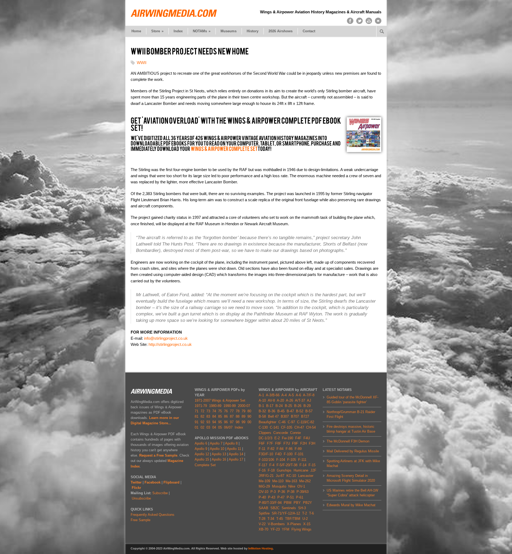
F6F (262, 443)
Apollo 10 (217, 449)
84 (214, 416)
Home (136, 31)
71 (196, 411)
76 (226, 411)
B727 (305, 416)
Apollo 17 (236, 459)
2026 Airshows (281, 31)
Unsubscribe (141, 498)
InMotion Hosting (260, 548)
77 (232, 411)
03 (208, 427)
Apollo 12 (202, 454)
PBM (287, 503)
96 (226, 422)
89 (243, 416)
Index (178, 31)
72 (202, 411)
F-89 (298, 449)
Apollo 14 (236, 454)
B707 (295, 416)
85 (220, 416)
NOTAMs (201, 31)
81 (196, 416)
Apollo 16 (219, 459)
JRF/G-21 (266, 476)
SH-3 (302, 508)
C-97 (291, 422)
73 (208, 411)
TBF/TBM (292, 519)
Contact (309, 31)
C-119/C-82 (305, 422)
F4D (278, 454)
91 (196, 422)
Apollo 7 (216, 443)
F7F (270, 443)
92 (202, 422)
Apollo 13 (219, 454)
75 (220, 411)
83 (208, 416)
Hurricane (301, 470)
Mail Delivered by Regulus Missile (353, 451)
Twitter (136, 482)
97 (232, 422)
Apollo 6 (201, 443)
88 (237, 416)
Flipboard (171, 482)
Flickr (136, 488)
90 (249, 416)
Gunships (284, 470)
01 (196, 427)
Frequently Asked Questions (152, 515)
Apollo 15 (202, 459)
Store (157, 31)
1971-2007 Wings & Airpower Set (220, 400)
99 (243, 422)
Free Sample (140, 520)
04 (214, 427)
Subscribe (160, 493)
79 (243, 411)
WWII (141, 62)
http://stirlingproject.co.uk (170, 344)
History (252, 31)
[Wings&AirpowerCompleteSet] (224, 149)
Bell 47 (273, 416)
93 (208, 422)
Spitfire (264, 513)
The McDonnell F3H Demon (348, 441)
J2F (313, 470)
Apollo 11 (234, 449)
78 (237, 411)
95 (220, 422)
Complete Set (205, 465)
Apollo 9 (201, 449)
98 (237, 422)
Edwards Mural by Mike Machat (351, 505)
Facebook (153, 482)
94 (214, 422)
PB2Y (307, 503)
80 (249, 411)
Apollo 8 (231, 443)
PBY (297, 503)
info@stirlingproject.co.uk (166, 338)
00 (249, 422)
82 (202, 416)
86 (226, 416)
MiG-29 (264, 486)
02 (202, 427)
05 (220, 427)
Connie (295, 433)
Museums (229, 31)
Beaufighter (268, 422)
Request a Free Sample (158, 455)
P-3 (273, 492)
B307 (285, 416)
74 (214, 411)
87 (232, 416)
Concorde (280, 433)
